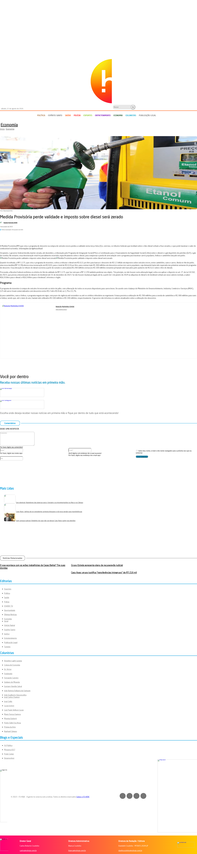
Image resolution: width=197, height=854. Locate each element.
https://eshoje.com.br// (61, 309)
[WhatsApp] (42, 236)
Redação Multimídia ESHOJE (10, 222)
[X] (34, 236)
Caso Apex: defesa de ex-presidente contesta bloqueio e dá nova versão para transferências (49, 512)
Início (2, 129)
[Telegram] (49, 236)
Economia (9, 124)
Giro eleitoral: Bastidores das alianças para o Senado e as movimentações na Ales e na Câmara (49, 503)
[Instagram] (59, 313)
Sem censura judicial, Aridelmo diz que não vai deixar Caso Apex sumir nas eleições (45, 521)
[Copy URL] (56, 236)
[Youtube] (65, 313)
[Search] (133, 107)
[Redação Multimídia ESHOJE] (1, 222)
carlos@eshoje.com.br (28, 850)
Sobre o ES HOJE (82, 797)
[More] (64, 236)
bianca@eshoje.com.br (77, 850)
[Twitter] (143, 796)
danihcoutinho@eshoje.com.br (130, 850)
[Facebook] (27, 236)
